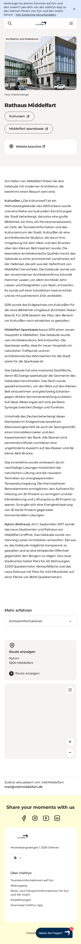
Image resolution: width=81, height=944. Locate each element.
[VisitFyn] (22, 836)
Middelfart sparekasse (26, 128)
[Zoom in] (70, 741)
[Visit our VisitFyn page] (24, 818)
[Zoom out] (70, 752)
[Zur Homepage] (40, 23)
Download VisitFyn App (27, 905)
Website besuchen (29, 146)
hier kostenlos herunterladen (36, 14)
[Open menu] (71, 23)
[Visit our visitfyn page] (35, 818)
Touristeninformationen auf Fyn (32, 880)
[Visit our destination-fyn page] (57, 818)
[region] (40, 721)
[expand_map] (70, 690)
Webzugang (19, 885)
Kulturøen (17, 116)
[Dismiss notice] (74, 9)
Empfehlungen (21, 900)
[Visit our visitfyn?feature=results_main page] (46, 818)
